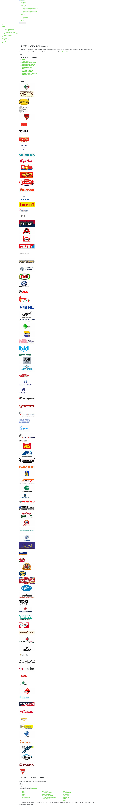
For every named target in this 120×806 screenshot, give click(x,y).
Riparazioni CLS (66, 797)
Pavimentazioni (66, 795)
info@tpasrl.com (33, 788)
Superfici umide (66, 794)
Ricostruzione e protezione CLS (30, 11)
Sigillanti (64, 800)
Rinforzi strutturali (27, 12)
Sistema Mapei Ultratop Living (28, 64)
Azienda (22, 3)
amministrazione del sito (64, 51)
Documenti (25, 17)
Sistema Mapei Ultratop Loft (28, 65)
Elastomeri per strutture (27, 71)
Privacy (23, 795)
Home (23, 791)
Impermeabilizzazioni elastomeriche (30, 8)
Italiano (23, 59)
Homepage (23, 2)
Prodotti (22, 14)
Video (24, 18)
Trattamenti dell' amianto (47, 795)
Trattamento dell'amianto (28, 9)
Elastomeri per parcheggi (27, 74)
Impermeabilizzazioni (46, 794)
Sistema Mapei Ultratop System (29, 62)
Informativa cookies (26, 797)
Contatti (22, 20)
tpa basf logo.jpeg (26, 61)
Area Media (23, 15)
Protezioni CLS (66, 798)
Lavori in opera (24, 5)
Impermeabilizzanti (67, 792)
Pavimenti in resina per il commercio (29, 73)
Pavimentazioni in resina (28, 6)
